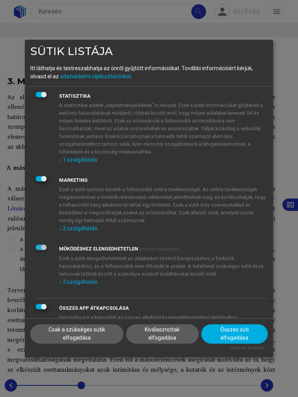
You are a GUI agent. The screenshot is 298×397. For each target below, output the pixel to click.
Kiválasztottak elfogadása (162, 334)
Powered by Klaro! (247, 348)
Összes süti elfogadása (234, 334)
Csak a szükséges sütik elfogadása (77, 334)
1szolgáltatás (78, 160)
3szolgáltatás (78, 282)
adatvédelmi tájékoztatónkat (95, 76)
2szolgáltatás (78, 228)
